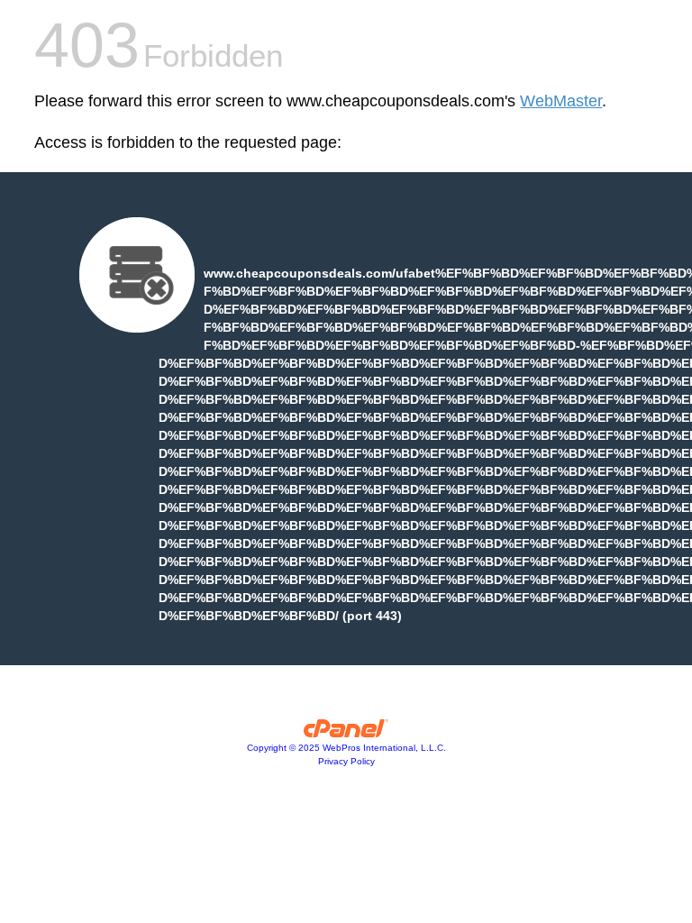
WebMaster (561, 101)
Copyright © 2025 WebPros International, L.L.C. (346, 748)
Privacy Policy (346, 761)
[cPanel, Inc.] (346, 733)
